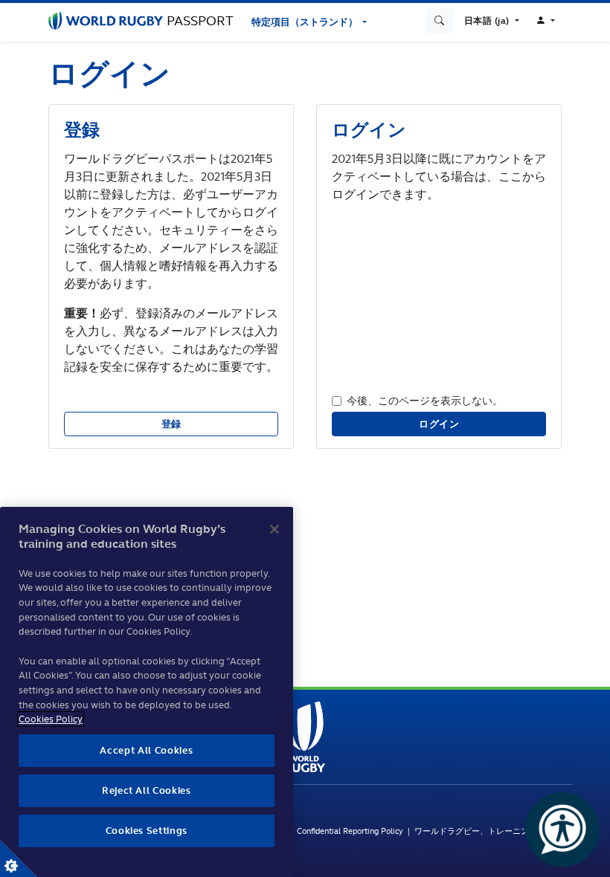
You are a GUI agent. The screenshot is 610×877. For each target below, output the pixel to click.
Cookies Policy (51, 719)
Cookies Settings (18, 858)
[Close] (274, 529)
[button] (492, 21)
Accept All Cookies (146, 750)
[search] (440, 20)
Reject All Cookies (146, 790)
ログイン (439, 424)
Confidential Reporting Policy (352, 831)
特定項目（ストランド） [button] (305, 22)
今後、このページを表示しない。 (425, 400)
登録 (171, 424)
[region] (146, 692)
